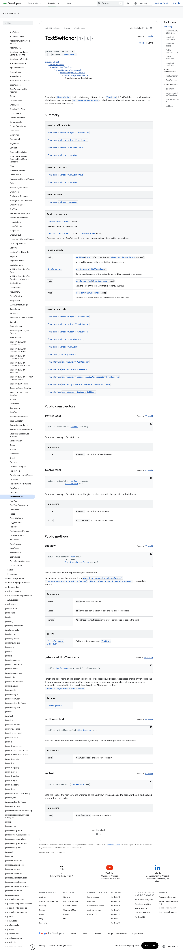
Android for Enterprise (48, 901)
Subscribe (150, 945)
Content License (113, 845)
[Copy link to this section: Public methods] (71, 536)
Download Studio (142, 912)
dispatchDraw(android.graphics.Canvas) (111, 581)
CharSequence (55, 269)
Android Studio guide (144, 900)
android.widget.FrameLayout (68, 70)
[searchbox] (18, 23)
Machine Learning (71, 901)
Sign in (176, 3)
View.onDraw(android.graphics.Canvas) (66, 581)
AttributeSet (88, 233)
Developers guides (143, 904)
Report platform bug (167, 897)
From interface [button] (68, 362)
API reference (11, 13)
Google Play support (167, 908)
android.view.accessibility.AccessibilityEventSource (90, 377)
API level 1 (149, 36)
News (41, 914)
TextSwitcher (54, 221)
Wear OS (91, 901)
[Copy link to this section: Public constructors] (78, 406)
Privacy (66, 914)
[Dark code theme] (151, 423)
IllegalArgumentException (55, 642)
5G (64, 918)
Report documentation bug (168, 902)
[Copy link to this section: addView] (58, 546)
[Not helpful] (151, 28)
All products (137, 934)
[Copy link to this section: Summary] (62, 115)
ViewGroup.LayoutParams (123, 257)
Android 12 (115, 918)
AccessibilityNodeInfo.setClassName (65, 688)
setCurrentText (84, 281)
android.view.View (56, 64)
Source (42, 910)
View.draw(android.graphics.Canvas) (102, 578)
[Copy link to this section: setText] (57, 773)
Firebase (97, 934)
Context (66, 221)
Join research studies (168, 912)
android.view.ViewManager (75, 362)
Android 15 (115, 905)
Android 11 (115, 923)
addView (80, 257)
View (87, 257)
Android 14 (115, 910)
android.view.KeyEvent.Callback (79, 392)
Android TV (92, 914)
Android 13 (115, 914)
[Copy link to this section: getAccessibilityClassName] (81, 657)
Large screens (93, 897)
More (68, 3)
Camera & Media (70, 910)
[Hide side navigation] (32, 947)
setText (80, 292)
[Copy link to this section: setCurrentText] (66, 719)
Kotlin (141, 43)
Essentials (33, 3)
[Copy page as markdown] (88, 38)
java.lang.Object (52, 62)
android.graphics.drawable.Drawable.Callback (86, 384)
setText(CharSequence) (85, 100)
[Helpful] (147, 28)
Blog (41, 918)
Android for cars (94, 910)
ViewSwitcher (68, 54)
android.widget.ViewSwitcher (76, 75)
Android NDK (140, 917)
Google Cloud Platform (117, 934)
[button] (17, 570)
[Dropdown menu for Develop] (59, 3)
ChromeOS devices (95, 905)
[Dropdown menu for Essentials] (41, 3)
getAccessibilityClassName (90, 269)
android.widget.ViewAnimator (72, 72)
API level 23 (148, 657)
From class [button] (68, 132)
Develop (52, 3)
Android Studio (162, 3)
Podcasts (43, 923)
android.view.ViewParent (75, 369)
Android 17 (115, 897)
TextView (111, 97)
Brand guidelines (64, 945)
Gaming (66, 897)
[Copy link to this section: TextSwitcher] (64, 416)
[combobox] (110, 3)
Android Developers (52, 28)
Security (42, 905)
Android (42, 897)
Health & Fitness (69, 905)
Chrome (85, 934)
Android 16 (115, 901)
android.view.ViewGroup (62, 67)
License (51, 945)
